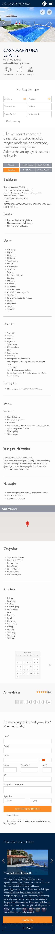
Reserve (11, 170)
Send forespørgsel (27, 809)
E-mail (6, 746)
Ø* (5, 774)
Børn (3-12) (25, 765)
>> (49, 701)
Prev (4, 24)
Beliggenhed (44, 165)
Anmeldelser (44, 170)
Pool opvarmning (13, 121)
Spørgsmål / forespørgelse (13, 784)
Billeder (11, 165)
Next (51, 24)
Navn (6, 736)
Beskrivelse (27, 165)
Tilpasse (27, 928)
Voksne (6, 765)
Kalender (27, 170)
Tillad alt (27, 919)
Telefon (6, 755)
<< (17, 701)
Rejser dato (8, 796)
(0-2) (45, 765)
